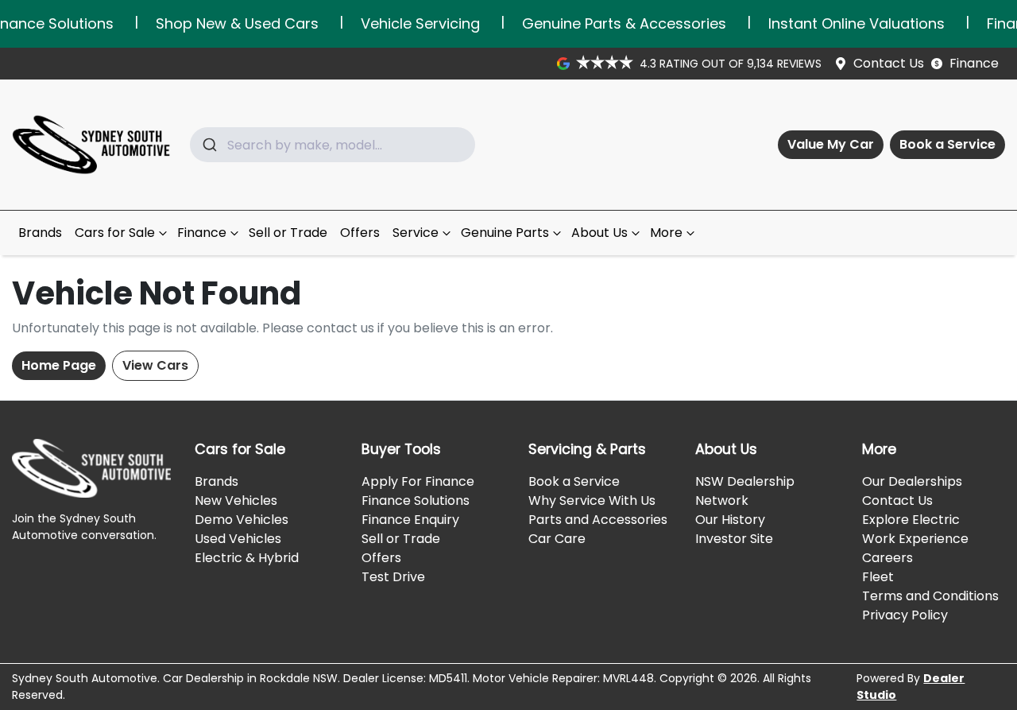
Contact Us (888, 63)
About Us (599, 232)
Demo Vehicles (241, 519)
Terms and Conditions (930, 596)
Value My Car (830, 144)
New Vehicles (236, 500)
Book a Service (947, 144)
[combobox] (332, 144)
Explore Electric (911, 519)
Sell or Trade (288, 232)
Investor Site (734, 539)
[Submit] (208, 144)
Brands (40, 232)
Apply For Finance (418, 481)
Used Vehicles (238, 539)
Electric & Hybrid (247, 558)
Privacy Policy (905, 615)
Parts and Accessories (597, 519)
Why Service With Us (591, 500)
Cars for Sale (115, 232)
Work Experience (915, 539)
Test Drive (393, 577)
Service (415, 232)
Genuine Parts (505, 232)
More (666, 232)
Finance (974, 63)
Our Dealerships (912, 481)
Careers (887, 558)
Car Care (557, 539)
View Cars (155, 365)
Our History (730, 519)
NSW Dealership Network (745, 491)
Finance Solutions (416, 500)
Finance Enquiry (410, 519)
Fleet (878, 577)
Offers (360, 232)
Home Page (58, 365)
